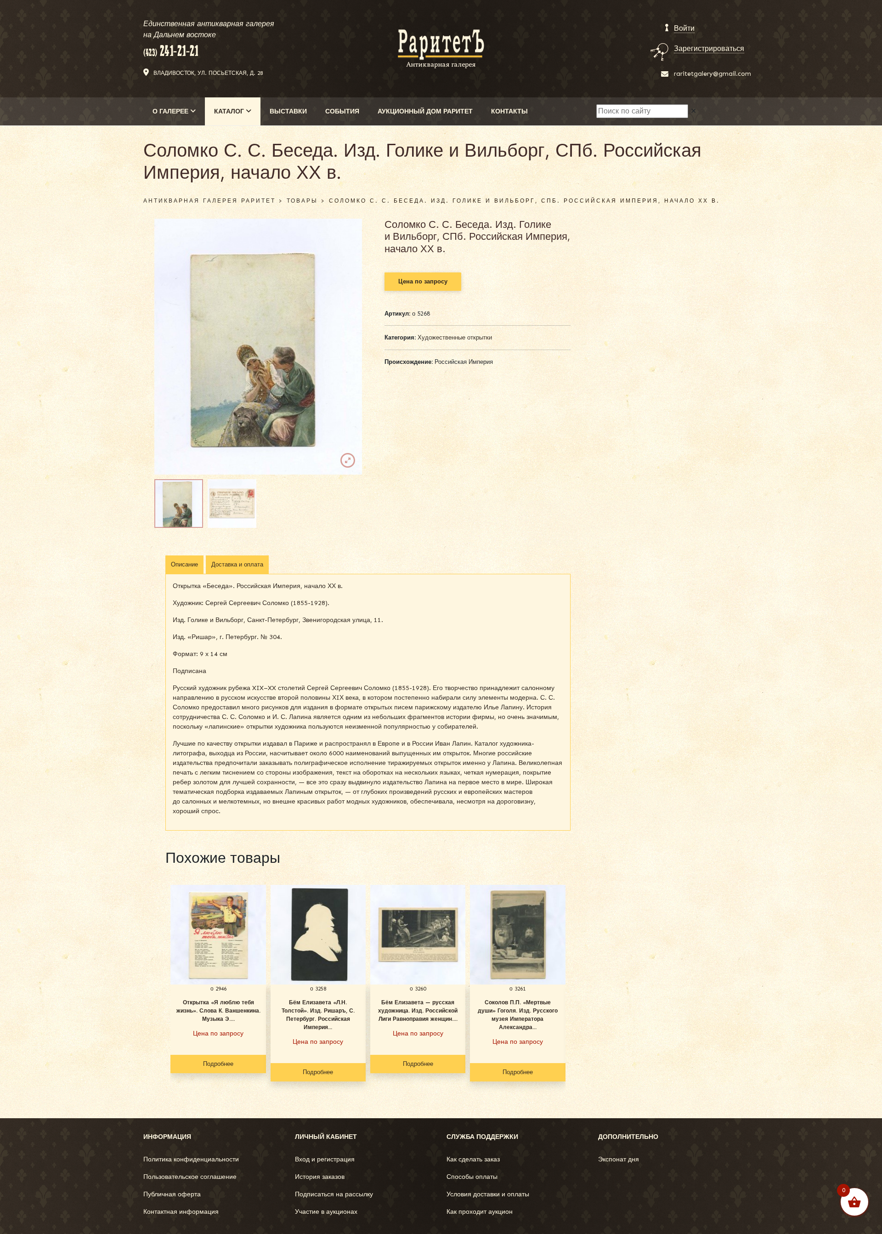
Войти (684, 28)
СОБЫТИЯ (342, 111)
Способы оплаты (472, 1177)
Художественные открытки (455, 337)
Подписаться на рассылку (334, 1194)
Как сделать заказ (473, 1159)
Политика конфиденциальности (191, 1159)
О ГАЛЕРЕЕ (171, 111)
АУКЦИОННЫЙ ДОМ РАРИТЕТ (425, 111)
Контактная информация (181, 1212)
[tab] (184, 564)
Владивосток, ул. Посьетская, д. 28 (208, 73)
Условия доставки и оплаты (488, 1194)
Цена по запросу (422, 281)
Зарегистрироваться (709, 48)
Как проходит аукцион (480, 1212)
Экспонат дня (618, 1159)
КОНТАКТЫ (509, 111)
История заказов (320, 1177)
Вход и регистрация (325, 1159)
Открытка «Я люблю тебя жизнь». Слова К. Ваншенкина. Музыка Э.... (218, 1010)
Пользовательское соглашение (190, 1177)
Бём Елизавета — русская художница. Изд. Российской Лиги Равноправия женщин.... (418, 1010)
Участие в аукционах (326, 1212)
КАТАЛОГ (230, 111)
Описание (184, 564)
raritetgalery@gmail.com (712, 74)
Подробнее (218, 1063)
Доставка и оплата (237, 564)
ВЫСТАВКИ (288, 111)
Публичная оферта (172, 1194)
